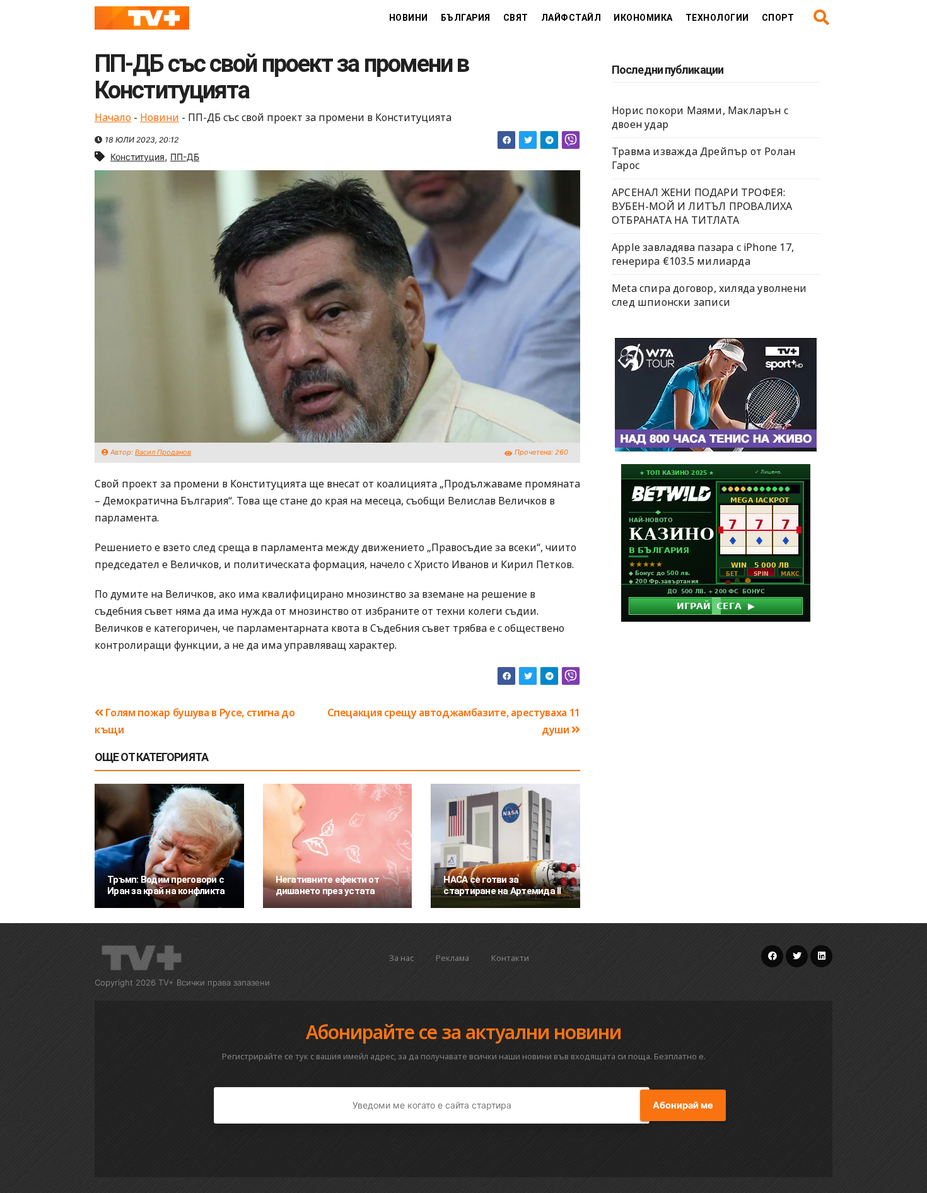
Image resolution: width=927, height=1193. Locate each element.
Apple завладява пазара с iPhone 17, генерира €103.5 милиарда (703, 254)
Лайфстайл (571, 18)
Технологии (717, 18)
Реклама (452, 957)
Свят (515, 18)
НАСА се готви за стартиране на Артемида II (502, 885)
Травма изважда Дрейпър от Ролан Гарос (703, 158)
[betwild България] (715, 541)
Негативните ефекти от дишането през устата (327, 885)
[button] (821, 17)
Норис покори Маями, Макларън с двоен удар (700, 117)
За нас (401, 957)
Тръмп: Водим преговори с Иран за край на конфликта (165, 885)
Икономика (643, 18)
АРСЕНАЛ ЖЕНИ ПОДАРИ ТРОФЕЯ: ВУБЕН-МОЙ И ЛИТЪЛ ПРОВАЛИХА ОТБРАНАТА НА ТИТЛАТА (702, 206)
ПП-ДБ (184, 156)
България (466, 18)
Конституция (137, 156)
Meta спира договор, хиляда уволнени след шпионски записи (709, 295)
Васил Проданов (163, 452)
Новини (408, 18)
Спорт (778, 18)
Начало (113, 117)
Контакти (510, 957)
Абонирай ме (683, 1105)
